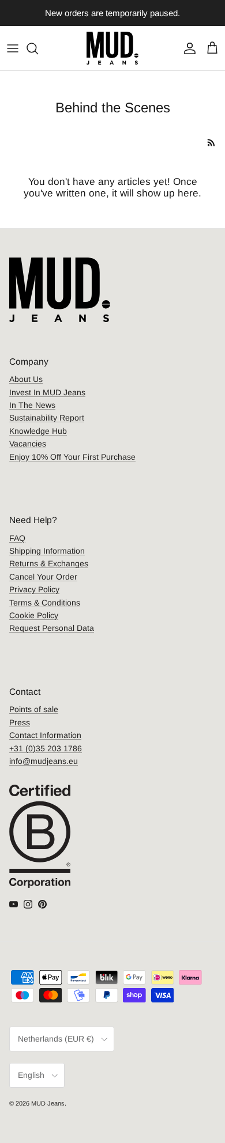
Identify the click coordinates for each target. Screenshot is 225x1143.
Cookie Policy (33, 615)
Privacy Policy (34, 589)
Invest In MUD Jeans (47, 392)
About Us (26, 379)
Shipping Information (47, 550)
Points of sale (33, 709)
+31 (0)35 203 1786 (45, 748)
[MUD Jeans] (112, 48)
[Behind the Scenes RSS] (211, 142)
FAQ (17, 538)
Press (19, 722)
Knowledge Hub (38, 431)
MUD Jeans (48, 1103)
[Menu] (12, 48)
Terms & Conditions (44, 602)
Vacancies (27, 443)
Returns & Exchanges (48, 563)
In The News (32, 405)
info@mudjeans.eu (43, 761)
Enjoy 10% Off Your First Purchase (72, 456)
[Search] (38, 48)
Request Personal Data (51, 628)
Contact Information (45, 735)
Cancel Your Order (43, 576)
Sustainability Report (46, 417)
